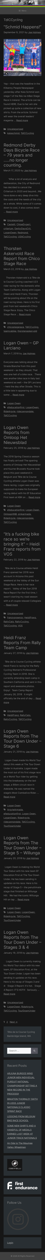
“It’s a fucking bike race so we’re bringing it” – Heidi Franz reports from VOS (22, 544)
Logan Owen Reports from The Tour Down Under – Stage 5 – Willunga (22, 845)
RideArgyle (9, 411)
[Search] (34, 1051)
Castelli (11, 224)
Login (10, 1242)
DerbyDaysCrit (23, 228)
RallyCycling (22, 621)
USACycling (24, 236)
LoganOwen (10, 232)
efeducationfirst (15, 407)
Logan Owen (14, 403)
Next (14, 1022)
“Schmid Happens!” (22, 26)
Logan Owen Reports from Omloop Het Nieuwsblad (16, 435)
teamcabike (10, 331)
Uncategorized (15, 129)
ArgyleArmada (15, 809)
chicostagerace (15, 327)
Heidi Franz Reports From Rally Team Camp (22, 642)
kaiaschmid (13, 133)
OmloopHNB (10, 514)
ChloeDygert (23, 224)
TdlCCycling (27, 133)
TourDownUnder (12, 826)
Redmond (23, 232)
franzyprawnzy (15, 617)
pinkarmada (24, 514)
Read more (22, 120)
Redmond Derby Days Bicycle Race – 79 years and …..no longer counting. (22, 154)
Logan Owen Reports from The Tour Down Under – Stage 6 (22, 739)
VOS (20, 625)
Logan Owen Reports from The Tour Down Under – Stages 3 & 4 (22, 940)
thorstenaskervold (27, 331)
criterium (8, 228)
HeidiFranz (30, 617)
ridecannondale (25, 411)
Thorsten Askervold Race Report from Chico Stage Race (22, 256)
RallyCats (9, 621)
